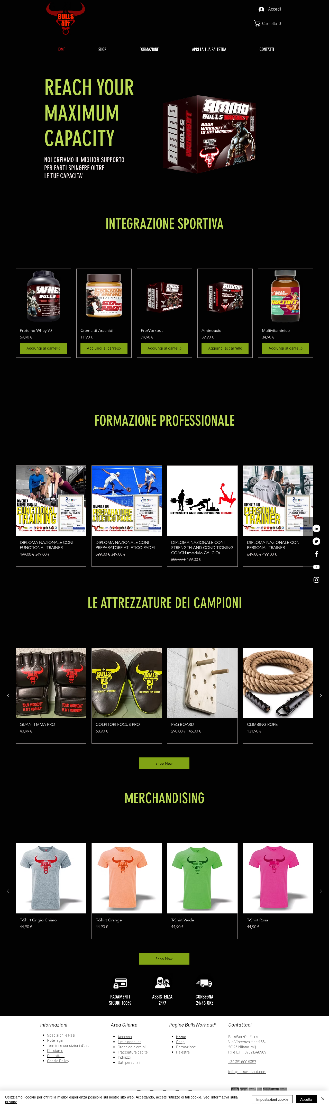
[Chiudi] (323, 1099)
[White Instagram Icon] (316, 580)
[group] (164, 313)
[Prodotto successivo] (321, 695)
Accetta (306, 1099)
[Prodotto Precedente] (8, 695)
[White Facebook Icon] (316, 554)
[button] (269, 23)
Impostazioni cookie (272, 1099)
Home (181, 1037)
